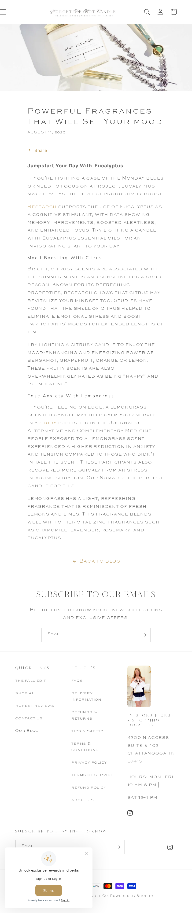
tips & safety (87, 731)
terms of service (92, 775)
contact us (29, 718)
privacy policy (89, 763)
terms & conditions (85, 747)
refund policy (88, 788)
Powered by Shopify (131, 896)
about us (82, 800)
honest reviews (34, 706)
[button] (147, 11)
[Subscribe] (144, 635)
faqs (77, 681)
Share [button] (40, 150)
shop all (26, 693)
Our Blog (27, 731)
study (48, 422)
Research (42, 206)
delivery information (86, 696)
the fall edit (30, 681)
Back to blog (99, 561)
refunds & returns (84, 715)
